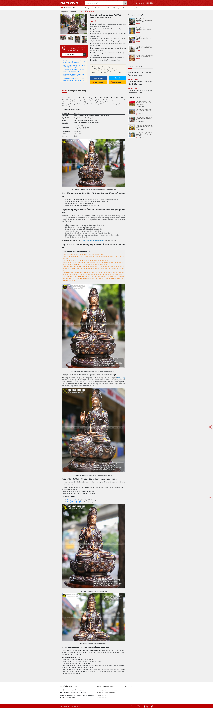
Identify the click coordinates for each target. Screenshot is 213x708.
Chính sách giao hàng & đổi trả (106, 692)
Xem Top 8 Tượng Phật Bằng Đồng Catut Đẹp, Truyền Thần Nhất (144, 126)
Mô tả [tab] (64, 91)
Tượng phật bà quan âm (86, 11)
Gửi (84, 54)
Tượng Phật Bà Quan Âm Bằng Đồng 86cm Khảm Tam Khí (144, 38)
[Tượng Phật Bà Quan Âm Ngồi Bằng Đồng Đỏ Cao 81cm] (131, 58)
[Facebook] (144, 706)
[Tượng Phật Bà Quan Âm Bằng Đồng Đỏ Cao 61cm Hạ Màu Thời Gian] (131, 21)
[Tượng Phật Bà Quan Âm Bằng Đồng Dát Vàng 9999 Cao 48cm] (131, 30)
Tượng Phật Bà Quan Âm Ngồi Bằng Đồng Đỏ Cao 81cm (144, 55)
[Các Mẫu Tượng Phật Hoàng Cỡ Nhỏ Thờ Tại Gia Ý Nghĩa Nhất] (131, 119)
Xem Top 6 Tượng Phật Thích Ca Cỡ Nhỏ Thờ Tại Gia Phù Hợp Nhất (144, 134)
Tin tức (125, 8)
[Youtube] (151, 706)
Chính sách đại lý (102, 695)
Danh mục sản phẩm (70, 8)
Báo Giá (107, 8)
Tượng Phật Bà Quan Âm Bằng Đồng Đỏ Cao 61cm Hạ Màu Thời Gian (144, 20)
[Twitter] (148, 706)
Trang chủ (88, 8)
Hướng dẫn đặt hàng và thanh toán (107, 690)
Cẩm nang (116, 8)
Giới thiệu (98, 8)
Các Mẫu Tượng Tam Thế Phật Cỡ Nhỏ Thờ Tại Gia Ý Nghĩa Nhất (143, 103)
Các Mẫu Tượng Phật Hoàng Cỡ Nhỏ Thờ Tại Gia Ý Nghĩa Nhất (144, 118)
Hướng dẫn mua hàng (137, 8)
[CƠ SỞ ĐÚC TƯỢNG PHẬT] (69, 3)
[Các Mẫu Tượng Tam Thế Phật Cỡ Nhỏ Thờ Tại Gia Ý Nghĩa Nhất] (131, 103)
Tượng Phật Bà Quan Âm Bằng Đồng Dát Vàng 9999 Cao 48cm (143, 29)
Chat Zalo (117, 78)
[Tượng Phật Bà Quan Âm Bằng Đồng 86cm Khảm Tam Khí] (131, 39)
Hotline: (145, 3)
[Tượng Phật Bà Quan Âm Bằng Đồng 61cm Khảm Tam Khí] (131, 49)
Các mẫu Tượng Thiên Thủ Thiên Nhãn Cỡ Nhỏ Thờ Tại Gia (143, 111)
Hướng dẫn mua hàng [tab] (77, 91)
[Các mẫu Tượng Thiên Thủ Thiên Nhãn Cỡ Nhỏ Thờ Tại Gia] (131, 111)
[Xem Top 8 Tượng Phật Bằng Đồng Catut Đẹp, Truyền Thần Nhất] (131, 127)
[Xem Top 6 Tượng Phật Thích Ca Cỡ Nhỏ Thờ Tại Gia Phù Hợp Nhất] (131, 135)
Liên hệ (87, 10)
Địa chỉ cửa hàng (102, 697)
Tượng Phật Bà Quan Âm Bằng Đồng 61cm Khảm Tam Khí (144, 47)
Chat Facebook (98, 78)
